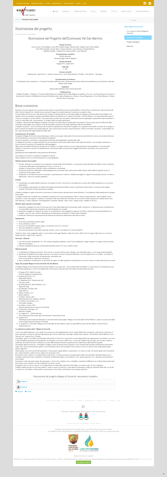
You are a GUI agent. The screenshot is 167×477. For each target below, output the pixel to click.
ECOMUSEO (65, 11)
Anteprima (24, 381)
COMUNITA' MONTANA (142, 11)
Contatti (78, 3)
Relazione (130, 46)
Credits (48, 3)
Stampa (20, 391)
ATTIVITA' (114, 11)
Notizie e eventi (68, 3)
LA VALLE (93, 11)
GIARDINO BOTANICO (80, 11)
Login (84, 3)
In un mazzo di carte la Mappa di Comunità (137, 32)
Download (24, 387)
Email (29, 391)
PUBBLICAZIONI (126, 11)
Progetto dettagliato (133, 42)
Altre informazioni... (146, 459)
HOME (56, 11)
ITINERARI (103, 11)
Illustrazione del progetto (135, 37)
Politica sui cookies (37, 3)
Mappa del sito (56, 3)
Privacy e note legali (22, 3)
